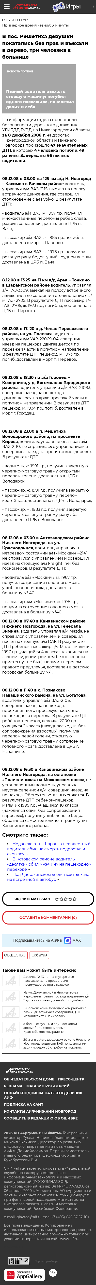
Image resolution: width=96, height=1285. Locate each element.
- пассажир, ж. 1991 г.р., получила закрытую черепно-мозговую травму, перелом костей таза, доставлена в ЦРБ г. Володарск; (47, 495)
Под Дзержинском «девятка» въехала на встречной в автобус (48, 877)
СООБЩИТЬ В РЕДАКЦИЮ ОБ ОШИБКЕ (41, 1118)
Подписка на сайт (23, 1104)
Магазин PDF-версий (48, 1086)
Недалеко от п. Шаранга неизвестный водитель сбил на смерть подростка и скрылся (49, 849)
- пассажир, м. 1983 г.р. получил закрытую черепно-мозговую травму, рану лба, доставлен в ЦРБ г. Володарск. (44, 514)
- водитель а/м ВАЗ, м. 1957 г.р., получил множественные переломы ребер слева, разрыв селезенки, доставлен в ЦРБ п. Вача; (44, 221)
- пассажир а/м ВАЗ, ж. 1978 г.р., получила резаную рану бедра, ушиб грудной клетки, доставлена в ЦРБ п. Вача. (47, 256)
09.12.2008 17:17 (15, 20)
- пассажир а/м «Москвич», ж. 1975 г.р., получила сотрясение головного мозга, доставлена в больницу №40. (42, 606)
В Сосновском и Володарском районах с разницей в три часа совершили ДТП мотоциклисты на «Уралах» (54, 1012)
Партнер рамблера (46, 1261)
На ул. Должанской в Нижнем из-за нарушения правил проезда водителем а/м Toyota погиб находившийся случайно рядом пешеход (45, 998)
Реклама (13, 1086)
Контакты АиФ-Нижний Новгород (40, 1111)
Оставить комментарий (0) (48, 917)
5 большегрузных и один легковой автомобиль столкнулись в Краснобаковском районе (50, 1028)
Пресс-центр (71, 1079)
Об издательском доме (29, 1079)
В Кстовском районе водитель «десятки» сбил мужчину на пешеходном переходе (49, 864)
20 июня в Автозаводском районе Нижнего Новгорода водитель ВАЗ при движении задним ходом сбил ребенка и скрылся (56, 1043)
